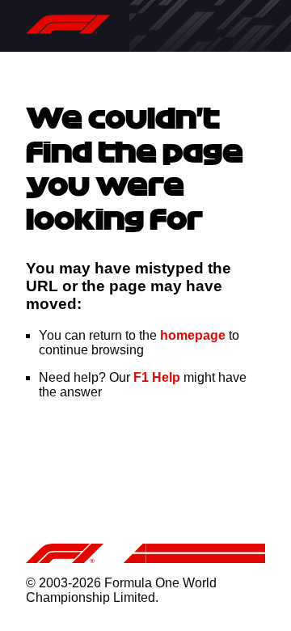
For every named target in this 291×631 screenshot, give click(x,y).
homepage (193, 335)
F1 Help (156, 377)
